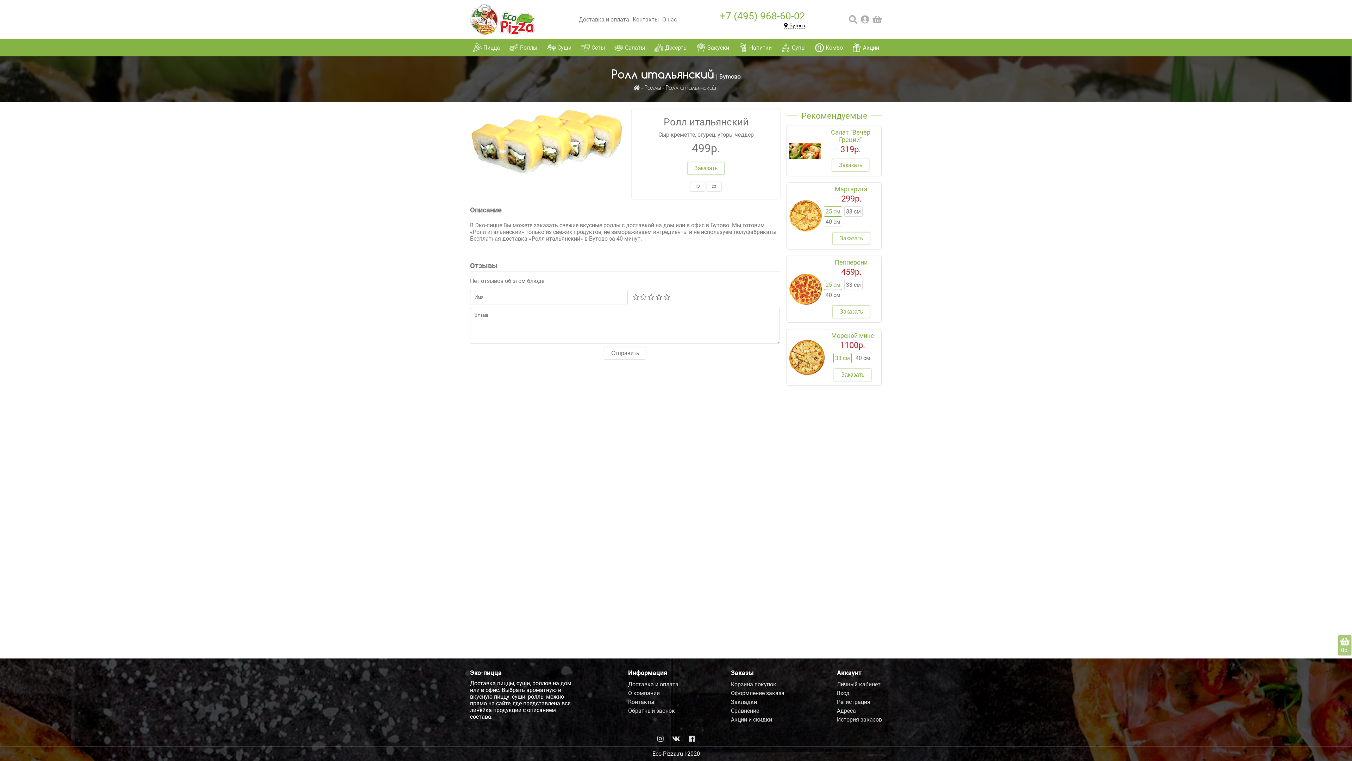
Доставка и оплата (604, 19)
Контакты (646, 19)
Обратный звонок (651, 710)
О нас (669, 19)
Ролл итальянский (691, 88)
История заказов (859, 719)
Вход (843, 693)
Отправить (625, 353)
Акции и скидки (751, 719)
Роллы (653, 88)
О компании (644, 693)
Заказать (706, 168)
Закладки (744, 702)
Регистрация (853, 702)
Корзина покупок (753, 684)
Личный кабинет (859, 684)
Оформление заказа (757, 693)
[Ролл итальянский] (547, 144)
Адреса (846, 710)
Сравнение (745, 710)
